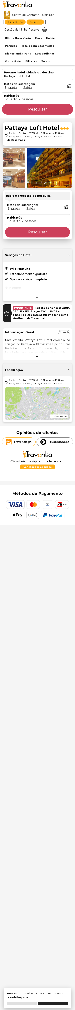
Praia (38, 38)
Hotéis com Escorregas (37, 45)
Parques (11, 45)
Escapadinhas (45, 53)
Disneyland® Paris (18, 53)
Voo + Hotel (13, 61)
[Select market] (44, 29)
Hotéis (50, 38)
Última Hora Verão (18, 38)
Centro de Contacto (25, 15)
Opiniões (48, 15)
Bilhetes (31, 61)
